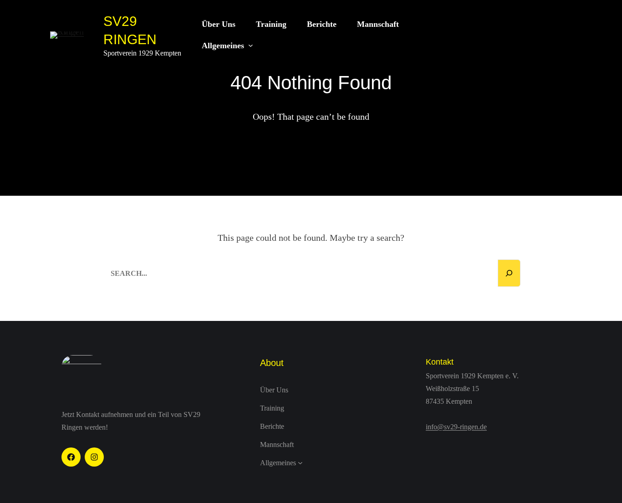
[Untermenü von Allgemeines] (250, 45)
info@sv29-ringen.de (456, 427)
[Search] (509, 273)
